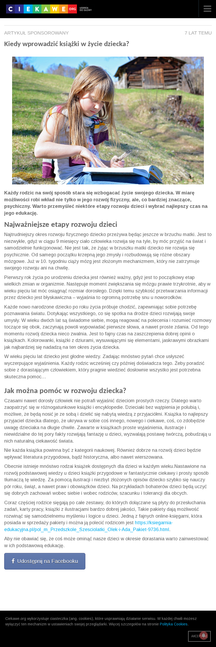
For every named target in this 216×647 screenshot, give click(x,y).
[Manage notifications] (203, 635)
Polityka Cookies (174, 624)
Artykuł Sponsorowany (36, 33)
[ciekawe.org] (50, 10)
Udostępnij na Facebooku (47, 561)
